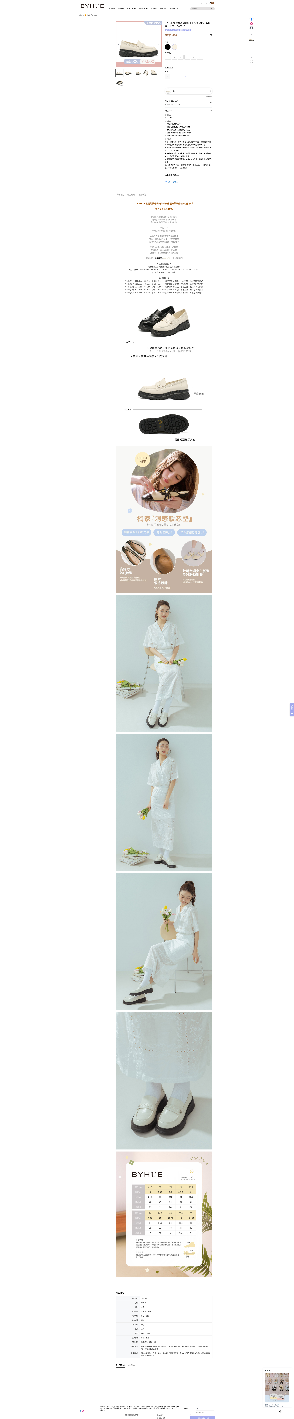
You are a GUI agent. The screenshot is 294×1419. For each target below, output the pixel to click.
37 (181, 57)
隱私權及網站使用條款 (132, 1415)
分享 (169, 182)
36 (174, 57)
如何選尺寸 (169, 68)
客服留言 (160, 1415)
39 (194, 57)
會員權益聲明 (161, 1418)
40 (200, 57)
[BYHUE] (92, 6)
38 (187, 57)
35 (168, 57)
